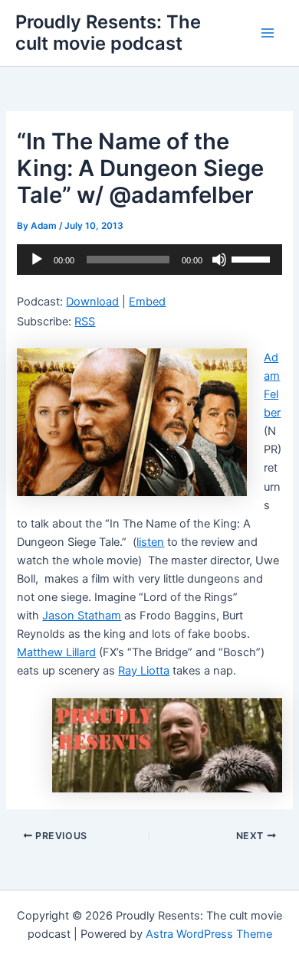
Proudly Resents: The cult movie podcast (108, 32)
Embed (147, 302)
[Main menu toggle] (267, 33)
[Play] (36, 259)
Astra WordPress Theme (209, 934)
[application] (149, 259)
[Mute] (219, 259)
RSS (84, 321)
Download (92, 302)
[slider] (253, 258)
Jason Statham (81, 615)
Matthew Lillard (56, 652)
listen (150, 542)
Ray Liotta (143, 671)
